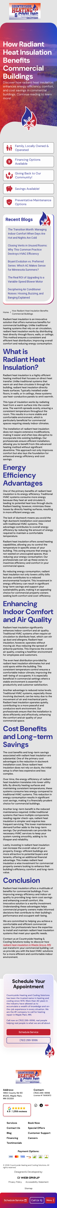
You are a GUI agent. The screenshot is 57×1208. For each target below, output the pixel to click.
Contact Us (13, 1128)
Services (12, 1123)
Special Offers (36, 1128)
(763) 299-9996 (28, 1040)
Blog (9, 1133)
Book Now (34, 1123)
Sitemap (29, 1188)
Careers (33, 1138)
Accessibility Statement (37, 1182)
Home (6, 312)
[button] (50, 1200)
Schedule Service (28, 1032)
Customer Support (39, 1133)
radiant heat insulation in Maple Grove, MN (27, 944)
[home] (25, 11)
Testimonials (14, 1142)
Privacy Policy (15, 1182)
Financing (12, 1138)
